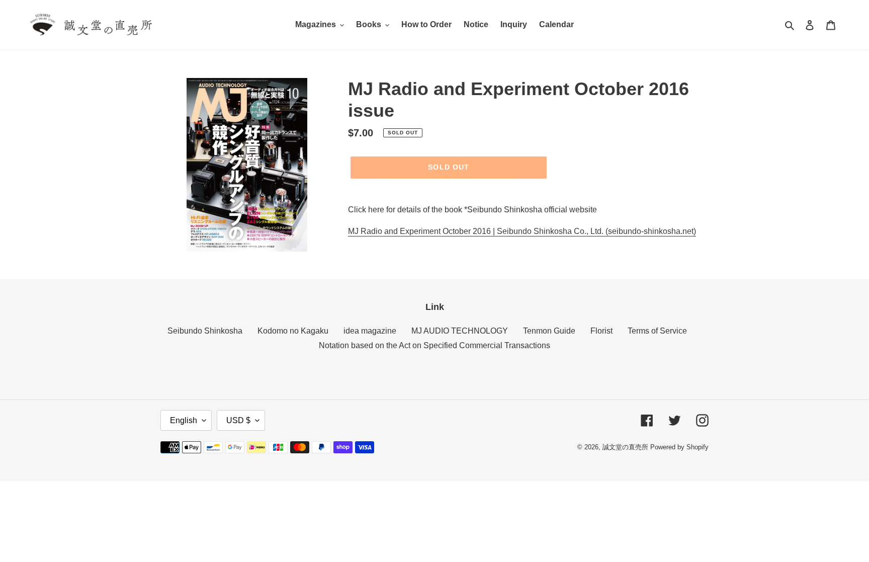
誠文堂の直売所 (625, 447)
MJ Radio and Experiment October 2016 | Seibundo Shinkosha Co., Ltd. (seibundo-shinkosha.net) (522, 231)
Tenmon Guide (549, 331)
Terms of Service (657, 331)
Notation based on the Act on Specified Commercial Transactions (434, 345)
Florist (601, 331)
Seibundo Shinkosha (204, 331)
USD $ (238, 420)
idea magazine (369, 331)
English (183, 420)
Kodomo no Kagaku (292, 331)
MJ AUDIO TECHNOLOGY (459, 331)
